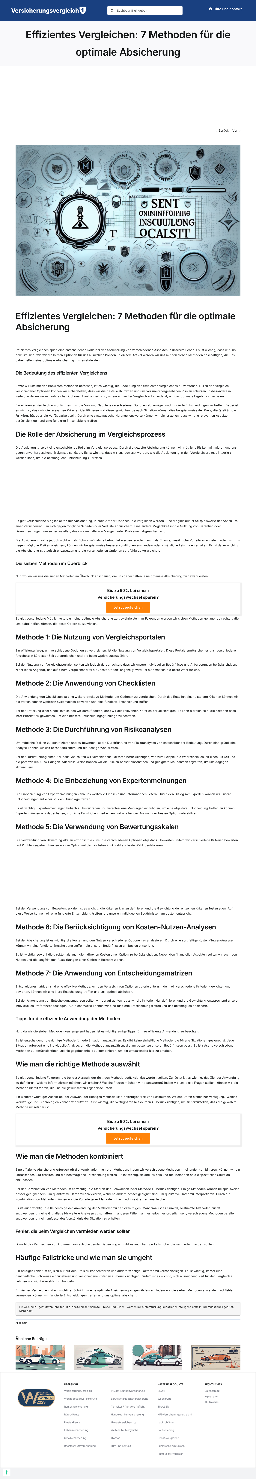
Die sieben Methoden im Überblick (52, 563)
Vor (234, 130)
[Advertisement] (128, 94)
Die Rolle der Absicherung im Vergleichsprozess (90, 434)
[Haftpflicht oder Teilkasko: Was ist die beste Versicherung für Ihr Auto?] (157, 1347)
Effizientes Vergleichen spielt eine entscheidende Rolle (55, 350)
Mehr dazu (26, 1310)
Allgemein (21, 1322)
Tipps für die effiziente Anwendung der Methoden (68, 1018)
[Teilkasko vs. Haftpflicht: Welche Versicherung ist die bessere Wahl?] (40, 1347)
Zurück (224, 130)
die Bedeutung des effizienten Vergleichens (146, 386)
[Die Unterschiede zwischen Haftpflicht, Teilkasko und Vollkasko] (215, 1347)
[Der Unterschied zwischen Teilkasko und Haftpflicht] (99, 1347)
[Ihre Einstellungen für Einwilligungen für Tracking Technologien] (6, 1472)
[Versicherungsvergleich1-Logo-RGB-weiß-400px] (48, 8)
